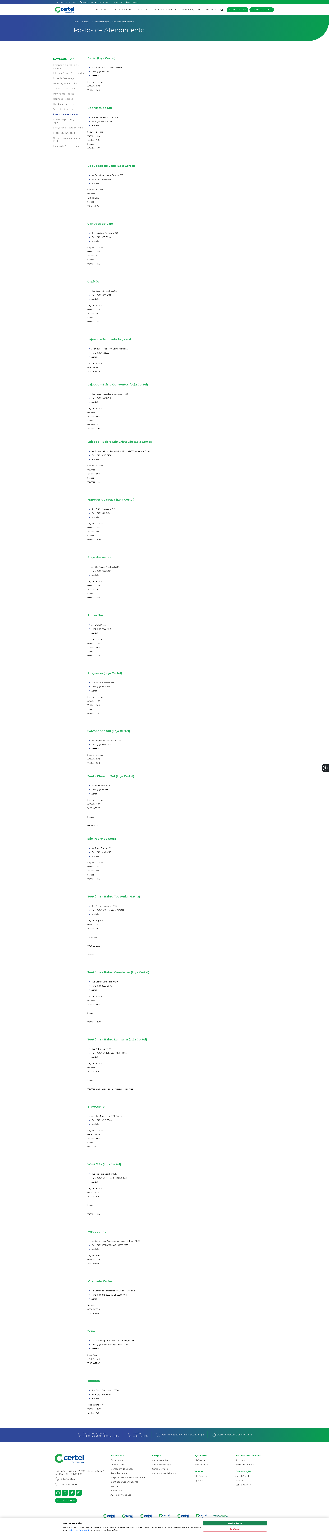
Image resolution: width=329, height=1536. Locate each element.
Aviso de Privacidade (121, 1495)
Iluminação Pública (63, 94)
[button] (325, 768)
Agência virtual (237, 10)
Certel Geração (160, 1460)
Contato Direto (243, 1485)
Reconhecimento (119, 1473)
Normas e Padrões (63, 99)
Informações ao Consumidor (68, 73)
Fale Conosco (200, 1476)
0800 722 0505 (140, 1436)
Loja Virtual (199, 1460)
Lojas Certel (142, 10)
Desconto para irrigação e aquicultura (67, 121)
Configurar (235, 1529)
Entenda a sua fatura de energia (66, 66)
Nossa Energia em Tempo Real (67, 139)
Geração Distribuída (64, 88)
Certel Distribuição (100, 22)
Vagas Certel (200, 1480)
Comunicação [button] (189, 10)
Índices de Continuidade (66, 146)
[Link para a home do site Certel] (81, 1458)
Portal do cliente (262, 10)
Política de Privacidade (79, 1530)
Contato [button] (208, 10)
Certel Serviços (160, 1469)
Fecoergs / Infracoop (64, 133)
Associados (116, 1486)
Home (77, 22)
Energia (123, 10)
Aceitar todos (235, 1523)
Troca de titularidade (64, 109)
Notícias (239, 1480)
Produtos (240, 1460)
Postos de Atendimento (66, 114)
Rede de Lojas (201, 1464)
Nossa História (118, 1464)
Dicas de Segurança (63, 78)
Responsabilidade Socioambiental (128, 1477)
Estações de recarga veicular (68, 128)
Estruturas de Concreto (165, 10)
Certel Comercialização (164, 1473)
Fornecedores (118, 1490)
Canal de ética (66, 1500)
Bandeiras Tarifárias (63, 104)
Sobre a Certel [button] (104, 10)
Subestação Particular (65, 83)
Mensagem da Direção (122, 1469)
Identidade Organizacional (124, 1482)
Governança (117, 1460)
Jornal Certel (242, 1476)
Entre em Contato (244, 1464)
